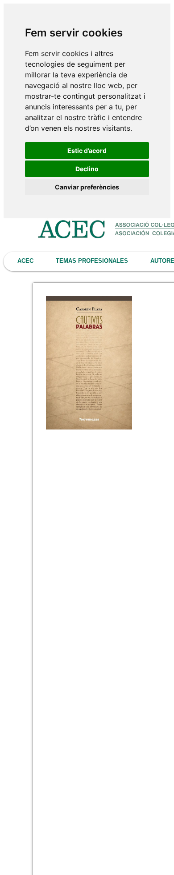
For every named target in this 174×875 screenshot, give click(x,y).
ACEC (25, 260)
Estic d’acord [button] (87, 150)
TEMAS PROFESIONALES (92, 260)
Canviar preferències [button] (87, 187)
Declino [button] (87, 169)
